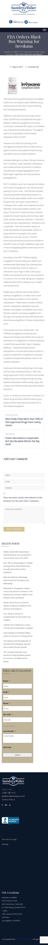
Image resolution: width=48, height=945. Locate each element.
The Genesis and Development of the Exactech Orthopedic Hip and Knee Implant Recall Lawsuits (17, 644)
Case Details (9, 731)
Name (6, 681)
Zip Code (8, 714)
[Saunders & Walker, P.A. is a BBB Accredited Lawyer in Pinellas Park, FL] (10, 821)
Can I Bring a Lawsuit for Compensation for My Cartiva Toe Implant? (17, 617)
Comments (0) (33, 67)
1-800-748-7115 (18, 22)
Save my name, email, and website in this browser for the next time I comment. (22, 499)
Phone (6, 703)
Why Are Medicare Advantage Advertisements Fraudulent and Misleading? (16, 580)
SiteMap (5, 844)
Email (6, 692)
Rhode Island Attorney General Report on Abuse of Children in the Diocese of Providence (17, 605)
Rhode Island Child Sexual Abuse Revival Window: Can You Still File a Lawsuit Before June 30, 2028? (17, 555)
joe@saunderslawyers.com (13, 796)
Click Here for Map (9, 839)
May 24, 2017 (18, 67)
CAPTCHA (7, 747)
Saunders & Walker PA (24, 939)
